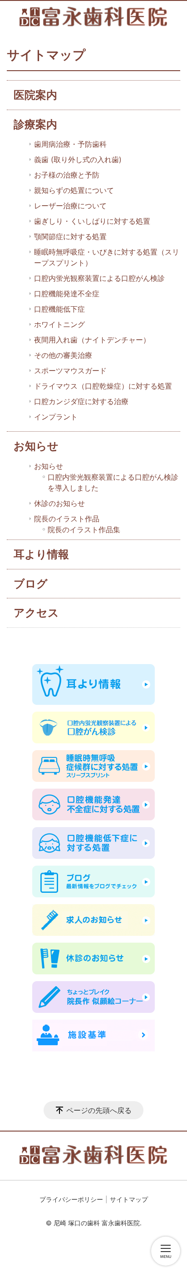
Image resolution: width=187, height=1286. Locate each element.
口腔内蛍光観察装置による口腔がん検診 (99, 278)
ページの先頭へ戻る (99, 1110)
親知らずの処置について (74, 190)
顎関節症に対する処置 (70, 236)
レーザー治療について (70, 205)
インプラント (56, 416)
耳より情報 (41, 554)
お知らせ (36, 446)
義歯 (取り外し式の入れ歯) (78, 159)
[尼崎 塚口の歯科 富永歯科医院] (93, 16)
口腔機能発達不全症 (66, 293)
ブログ (31, 583)
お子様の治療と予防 (66, 174)
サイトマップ (129, 1199)
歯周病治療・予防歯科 (70, 144)
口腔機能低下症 (59, 308)
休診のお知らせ (59, 503)
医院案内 (35, 94)
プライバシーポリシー (71, 1199)
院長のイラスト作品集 (84, 529)
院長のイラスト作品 (66, 518)
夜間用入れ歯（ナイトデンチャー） (92, 339)
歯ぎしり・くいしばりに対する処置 (92, 221)
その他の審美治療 (63, 355)
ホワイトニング (59, 324)
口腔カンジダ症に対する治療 (81, 401)
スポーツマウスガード (70, 370)
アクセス (36, 612)
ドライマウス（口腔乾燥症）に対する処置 (103, 385)
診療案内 (35, 124)
